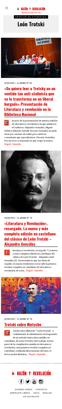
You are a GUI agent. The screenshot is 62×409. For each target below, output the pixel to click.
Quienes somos (23, 389)
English (47, 392)
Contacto (41, 389)
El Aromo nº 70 (24, 218)
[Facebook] (21, 381)
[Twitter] (27, 381)
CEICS (36, 392)
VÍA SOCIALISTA (31, 396)
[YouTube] (34, 381)
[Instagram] (41, 381)
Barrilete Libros (20, 392)
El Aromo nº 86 (24, 83)
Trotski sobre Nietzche (22, 324)
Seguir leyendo (12, 144)
